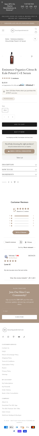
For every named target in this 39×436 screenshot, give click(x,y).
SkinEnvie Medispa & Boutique (11, 415)
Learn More (14, 93)
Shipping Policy (7, 358)
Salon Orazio (6, 412)
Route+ (4, 368)
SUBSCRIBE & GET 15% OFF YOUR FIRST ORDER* (19, 23)
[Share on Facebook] (9, 182)
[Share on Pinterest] (15, 182)
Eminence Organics (17, 39)
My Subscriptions (7, 383)
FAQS (4, 351)
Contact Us (5, 348)
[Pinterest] (32, 56)
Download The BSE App (9, 405)
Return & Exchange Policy (10, 355)
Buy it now (19, 132)
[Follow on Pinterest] (13, 337)
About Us (5, 402)
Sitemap (4, 374)
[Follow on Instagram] (8, 337)
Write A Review (21, 232)
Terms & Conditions (8, 361)
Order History (6, 390)
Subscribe (19, 317)
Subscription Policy (8, 364)
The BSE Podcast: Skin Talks (11, 408)
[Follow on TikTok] (24, 337)
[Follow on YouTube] (19, 337)
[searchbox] (11, 242)
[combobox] (26, 247)
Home (7, 39)
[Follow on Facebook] (3, 337)
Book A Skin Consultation (10, 393)
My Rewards (6, 387)
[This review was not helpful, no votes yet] (33, 278)
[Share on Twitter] (11, 182)
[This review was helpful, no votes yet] (29, 278)
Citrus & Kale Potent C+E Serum (15, 41)
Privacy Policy (6, 371)
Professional (8, 98)
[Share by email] (18, 182)
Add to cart (19, 124)
